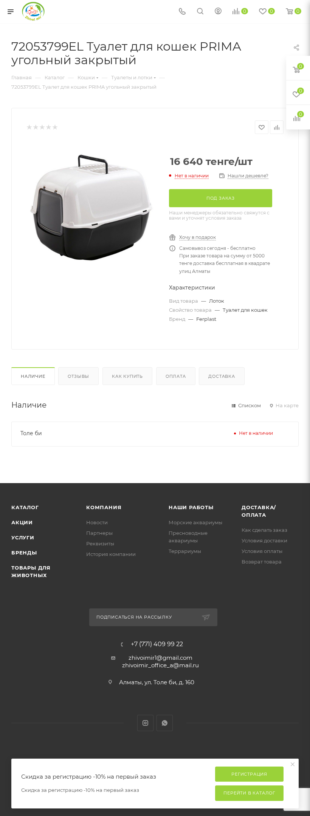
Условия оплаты (262, 551)
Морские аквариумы (195, 522)
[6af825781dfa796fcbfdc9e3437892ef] (92, 207)
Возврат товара (262, 562)
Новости (97, 522)
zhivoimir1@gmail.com (160, 657)
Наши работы (191, 507)
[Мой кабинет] (218, 11)
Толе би (31, 433)
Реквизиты (100, 543)
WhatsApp (165, 723)
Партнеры (99, 533)
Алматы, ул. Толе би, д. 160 (156, 682)
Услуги (22, 537)
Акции (22, 522)
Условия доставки (264, 540)
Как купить (127, 376)
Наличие (33, 376)
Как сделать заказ (264, 530)
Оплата (176, 376)
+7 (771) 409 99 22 (157, 644)
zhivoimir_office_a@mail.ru (160, 665)
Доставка (221, 376)
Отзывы (78, 376)
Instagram (145, 723)
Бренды (24, 553)
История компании (111, 554)
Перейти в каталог (249, 793)
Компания (103, 507)
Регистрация (249, 774)
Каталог (25, 507)
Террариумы (185, 551)
